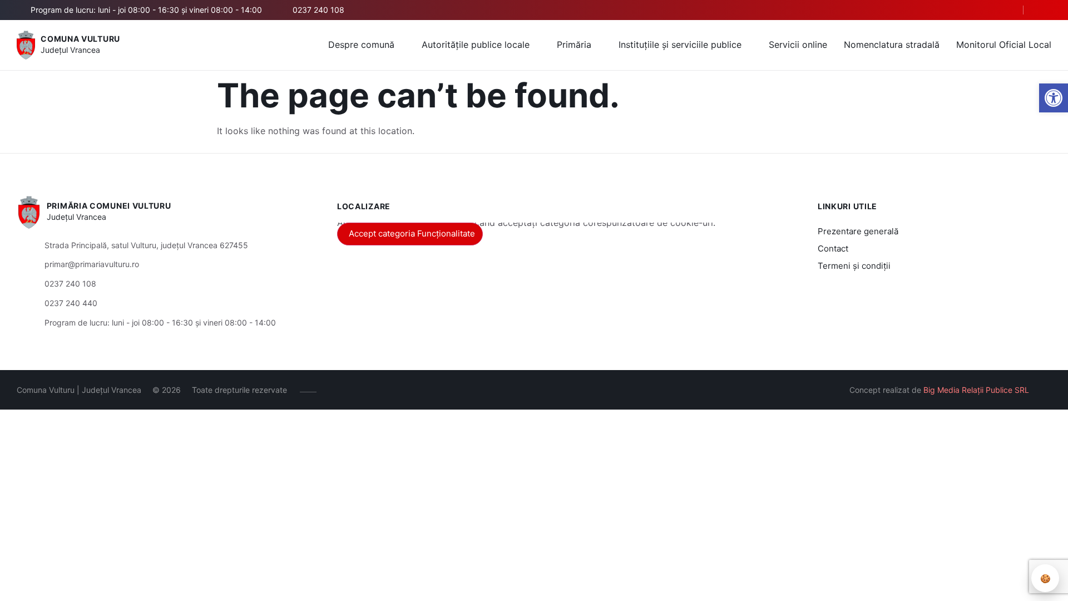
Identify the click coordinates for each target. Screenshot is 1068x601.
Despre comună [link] (361, 44)
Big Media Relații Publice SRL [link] (976, 390)
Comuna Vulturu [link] (80, 38)
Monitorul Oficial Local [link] (1003, 44)
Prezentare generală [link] (858, 231)
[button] (1005, 10)
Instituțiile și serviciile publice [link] (680, 44)
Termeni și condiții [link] (854, 265)
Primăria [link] (574, 44)
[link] (1053, 97)
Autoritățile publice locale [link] (476, 44)
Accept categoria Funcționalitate (412, 233)
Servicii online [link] (798, 44)
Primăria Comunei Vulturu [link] (109, 205)
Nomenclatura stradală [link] (892, 44)
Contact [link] (833, 248)
